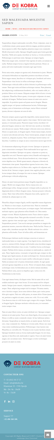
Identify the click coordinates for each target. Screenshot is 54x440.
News (14, 29)
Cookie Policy (42, 436)
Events (13, 35)
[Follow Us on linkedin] (9, 401)
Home (8, 29)
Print (42, 35)
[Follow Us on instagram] (13, 401)
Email (48, 35)
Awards (5, 35)
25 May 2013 (23, 35)
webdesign (21, 438)
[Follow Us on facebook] (5, 401)
